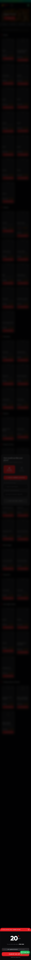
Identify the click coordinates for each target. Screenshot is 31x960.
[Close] (28, 929)
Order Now (26, 952)
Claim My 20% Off (14, 954)
